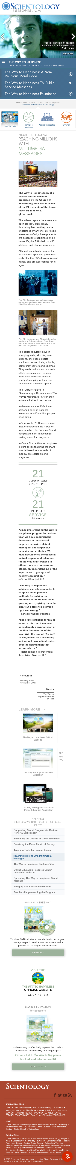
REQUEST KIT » (38, 1066)
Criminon (66, 125)
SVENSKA (38, 1113)
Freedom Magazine (60, 1145)
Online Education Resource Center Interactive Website (33, 871)
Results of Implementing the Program (34, 892)
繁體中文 (48, 1110)
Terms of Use (24, 1161)
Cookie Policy (11, 1161)
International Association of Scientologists (32, 1145)
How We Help (10, 126)
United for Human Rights (57, 1150)
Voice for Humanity (59, 1124)
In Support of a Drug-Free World (31, 1150)
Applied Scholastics (47, 125)
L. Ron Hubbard (12, 1124)
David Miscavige (54, 1141)
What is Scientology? (15, 1141)
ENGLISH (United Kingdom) (43, 1107)
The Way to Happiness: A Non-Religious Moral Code (28, 74)
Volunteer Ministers (14, 1127)
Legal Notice (37, 1161)
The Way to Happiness (28, 126)
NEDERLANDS (60, 1110)
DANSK (60, 1107)
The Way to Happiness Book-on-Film (34, 864)
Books (32, 1127)
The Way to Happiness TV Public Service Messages (29, 85)
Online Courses (43, 1127)
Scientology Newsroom (35, 1141)
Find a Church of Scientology (26, 1129)
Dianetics (25, 1138)
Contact (9, 1129)
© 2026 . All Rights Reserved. (31, 1159)
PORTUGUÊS (58, 1115)
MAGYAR (20, 1113)
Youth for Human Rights (16, 1152)
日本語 (29, 1110)
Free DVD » (38, 952)
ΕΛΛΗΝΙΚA (35, 1115)
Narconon (49, 1148)
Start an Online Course (33, 1143)
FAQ (26, 1127)
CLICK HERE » (38, 994)
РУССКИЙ (38, 1110)
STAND (9, 1148)
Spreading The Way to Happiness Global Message (36, 879)
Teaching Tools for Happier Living (32, 850)
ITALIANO (46, 1115)
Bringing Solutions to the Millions (32, 886)
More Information (59, 1127)
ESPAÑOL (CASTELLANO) (17, 1115)
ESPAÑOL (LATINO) (53, 1113)
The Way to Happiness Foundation (30, 93)
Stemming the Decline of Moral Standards (37, 838)
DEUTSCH (10, 1113)
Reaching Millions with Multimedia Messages (32, 857)
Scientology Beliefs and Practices (35, 1124)
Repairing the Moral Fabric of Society (34, 844)
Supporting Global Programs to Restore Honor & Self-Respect (35, 831)
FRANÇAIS (10, 1110)
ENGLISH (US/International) (18, 1107)
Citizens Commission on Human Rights (44, 1152)
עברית (20, 1110)
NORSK (28, 1113)
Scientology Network (39, 1138)
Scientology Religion (58, 1138)
